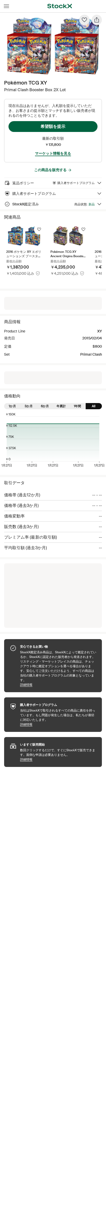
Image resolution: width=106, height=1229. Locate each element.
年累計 (61, 406)
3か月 (29, 406)
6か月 (45, 406)
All (93, 406)
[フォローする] (39, 229)
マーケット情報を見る (53, 153)
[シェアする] (97, 20)
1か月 (12, 406)
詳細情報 (58, 684)
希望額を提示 (53, 126)
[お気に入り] (84, 20)
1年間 (77, 406)
